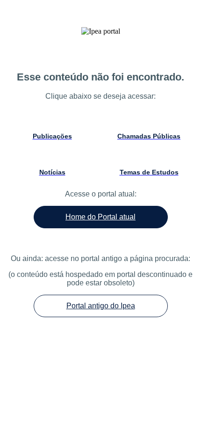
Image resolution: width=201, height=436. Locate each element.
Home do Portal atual (100, 217)
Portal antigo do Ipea (100, 306)
